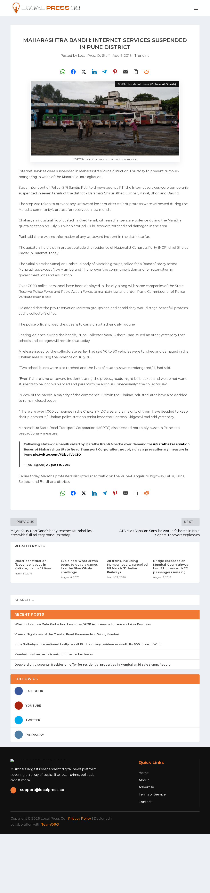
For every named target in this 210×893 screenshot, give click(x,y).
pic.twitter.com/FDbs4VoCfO (57, 454)
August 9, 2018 (58, 465)
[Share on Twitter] (83, 71)
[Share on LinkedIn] (94, 71)
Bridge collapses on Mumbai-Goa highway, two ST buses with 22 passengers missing (171, 566)
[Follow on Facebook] (157, 818)
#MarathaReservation (171, 444)
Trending (142, 56)
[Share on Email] (125, 71)
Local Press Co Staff (94, 56)
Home (144, 773)
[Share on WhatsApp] (62, 71)
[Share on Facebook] (73, 71)
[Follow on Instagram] (175, 818)
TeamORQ (50, 824)
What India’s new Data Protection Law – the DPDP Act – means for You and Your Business (83, 624)
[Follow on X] (166, 818)
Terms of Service (152, 794)
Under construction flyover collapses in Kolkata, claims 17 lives (33, 564)
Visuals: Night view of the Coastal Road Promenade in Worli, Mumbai (67, 634)
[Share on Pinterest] (115, 71)
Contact (145, 802)
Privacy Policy (79, 818)
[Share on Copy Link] (136, 71)
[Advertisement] (105, 862)
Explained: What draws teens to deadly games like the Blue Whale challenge (79, 566)
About (144, 780)
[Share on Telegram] (104, 71)
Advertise (146, 787)
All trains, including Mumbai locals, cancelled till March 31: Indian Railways (127, 566)
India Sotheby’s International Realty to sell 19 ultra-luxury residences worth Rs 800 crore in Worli (88, 644)
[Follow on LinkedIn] (184, 818)
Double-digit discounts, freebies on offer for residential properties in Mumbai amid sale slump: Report (92, 664)
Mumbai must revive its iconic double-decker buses (54, 654)
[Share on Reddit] (146, 71)
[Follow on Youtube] (193, 818)
